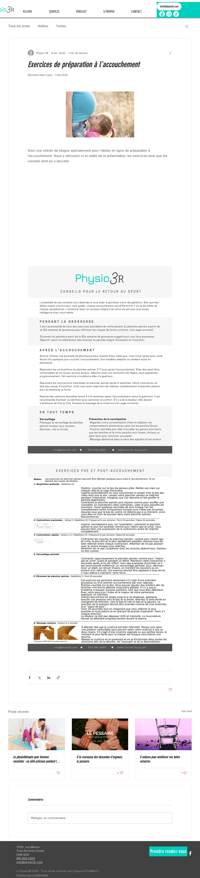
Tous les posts (19, 26)
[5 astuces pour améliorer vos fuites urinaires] (163, 734)
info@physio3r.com (29, 862)
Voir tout (186, 711)
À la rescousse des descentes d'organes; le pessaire (99, 759)
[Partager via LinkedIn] (49, 677)
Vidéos (43, 26)
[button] (187, 26)
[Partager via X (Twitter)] (39, 677)
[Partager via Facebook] (29, 677)
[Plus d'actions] (170, 53)
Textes (61, 26)
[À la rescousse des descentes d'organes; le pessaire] (100, 734)
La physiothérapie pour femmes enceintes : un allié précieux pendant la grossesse (35, 759)
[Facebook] (162, 14)
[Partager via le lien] (58, 677)
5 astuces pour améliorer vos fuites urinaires (160, 759)
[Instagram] (169, 14)
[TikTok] (176, 14)
